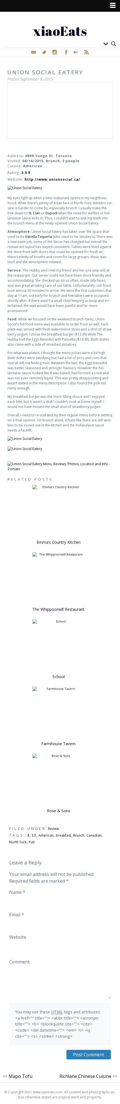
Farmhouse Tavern (58, 743)
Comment (19, 962)
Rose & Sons (58, 810)
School (58, 676)
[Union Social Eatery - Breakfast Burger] (60, 448)
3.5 (34, 835)
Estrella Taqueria (38, 236)
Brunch (78, 835)
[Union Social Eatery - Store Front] (60, 187)
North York (18, 842)
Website (17, 937)
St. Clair (34, 213)
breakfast (63, 835)
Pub (32, 842)
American (46, 835)
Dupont (51, 213)
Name (17, 892)
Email (16, 915)
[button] (60, 107)
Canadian (94, 835)
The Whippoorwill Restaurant (58, 609)
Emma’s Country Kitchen (59, 542)
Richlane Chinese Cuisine (85, 1076)
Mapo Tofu (20, 1076)
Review (53, 828)
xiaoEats (60, 31)
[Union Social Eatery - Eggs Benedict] (60, 438)
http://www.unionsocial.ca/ (52, 179)
